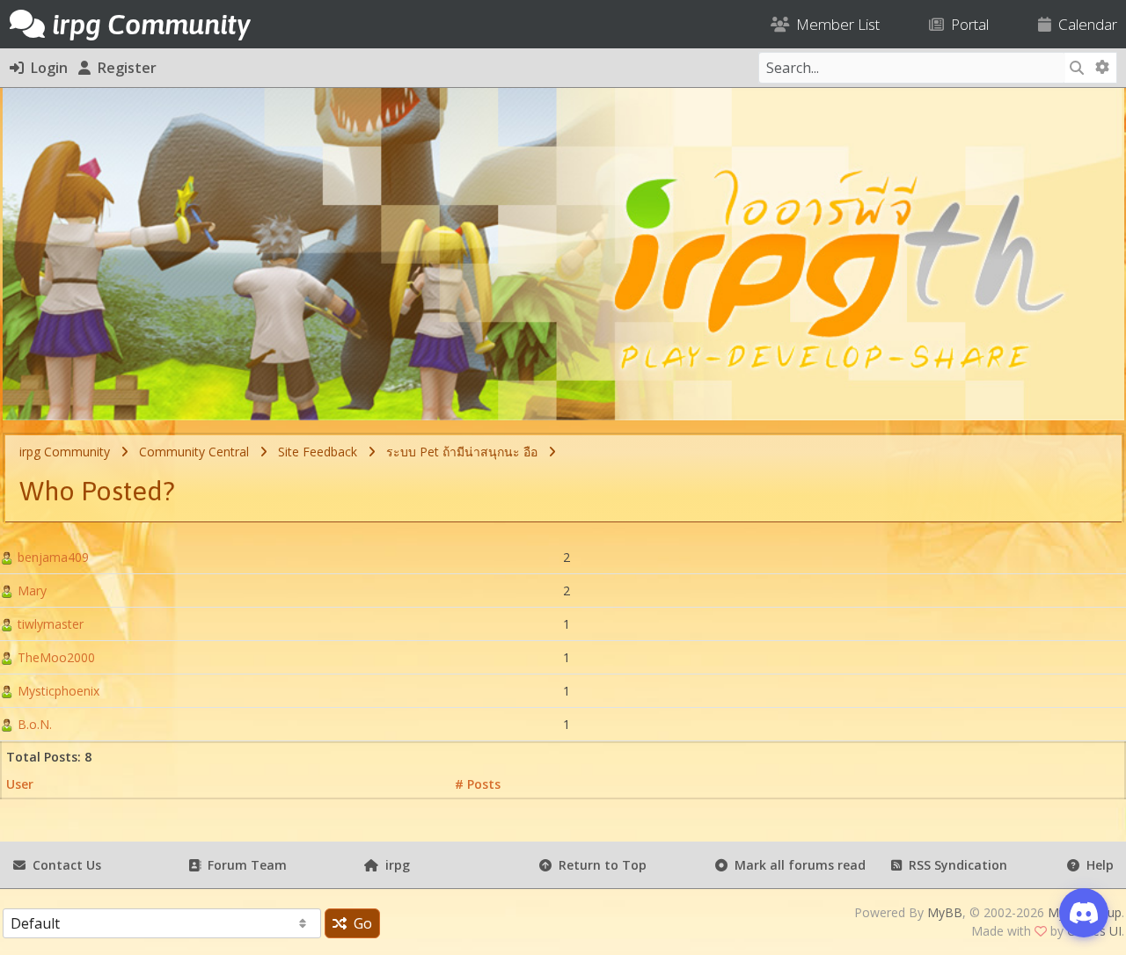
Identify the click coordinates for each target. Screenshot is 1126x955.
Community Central (194, 451)
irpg (394, 865)
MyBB (944, 912)
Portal (966, 24)
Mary (30, 590)
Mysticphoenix (56, 690)
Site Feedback (317, 451)
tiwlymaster (49, 624)
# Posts (478, 784)
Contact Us (63, 865)
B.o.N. (33, 724)
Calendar (1084, 24)
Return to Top (599, 865)
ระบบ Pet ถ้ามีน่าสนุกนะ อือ (461, 451)
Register (124, 67)
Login (46, 67)
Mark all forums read (797, 865)
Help (1096, 865)
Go (359, 923)
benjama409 (51, 557)
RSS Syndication (954, 865)
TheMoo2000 (54, 657)
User (19, 784)
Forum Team (244, 865)
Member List (834, 24)
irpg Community (64, 451)
